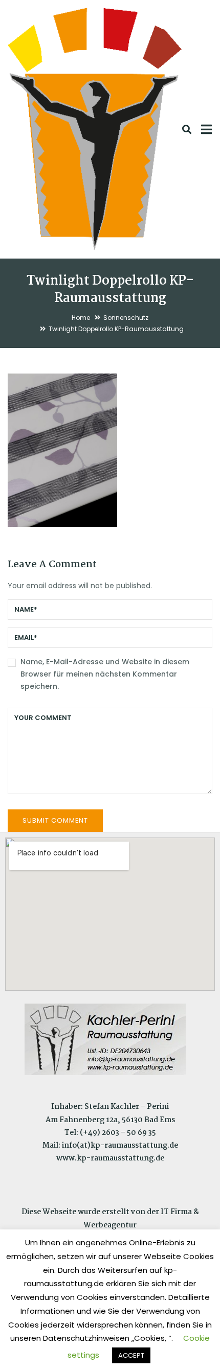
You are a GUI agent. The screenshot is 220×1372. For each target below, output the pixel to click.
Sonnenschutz (125, 317)
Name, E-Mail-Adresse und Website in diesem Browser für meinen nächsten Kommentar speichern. (104, 674)
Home (81, 317)
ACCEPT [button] (131, 1355)
